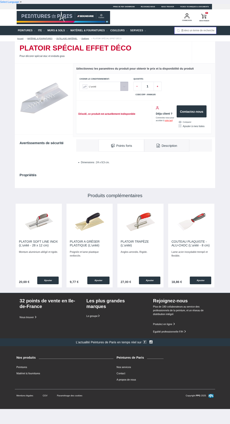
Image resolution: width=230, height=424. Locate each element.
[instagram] (151, 342)
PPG (198, 395)
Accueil (20, 39)
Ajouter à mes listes (193, 126)
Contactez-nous (191, 111)
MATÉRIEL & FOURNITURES (87, 30)
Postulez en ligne (163, 324)
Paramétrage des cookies (69, 395)
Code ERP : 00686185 (145, 95)
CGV (45, 395)
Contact (121, 373)
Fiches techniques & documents (194, 7)
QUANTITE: (138, 79)
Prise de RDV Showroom (124, 7)
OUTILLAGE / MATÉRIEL (66, 39)
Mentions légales (24, 395)
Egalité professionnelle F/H (168, 331)
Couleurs (117, 30)
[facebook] (144, 342)
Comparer (187, 122)
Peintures (21, 367)
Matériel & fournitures (28, 373)
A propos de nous (126, 379)
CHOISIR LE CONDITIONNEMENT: (94, 79)
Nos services (124, 367)
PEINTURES (25, 30)
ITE (40, 30)
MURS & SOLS (56, 30)
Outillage (85, 39)
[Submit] (178, 30)
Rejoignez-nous (148, 7)
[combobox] (195, 30)
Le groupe (92, 316)
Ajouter (48, 280)
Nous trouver (167, 7)
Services (137, 30)
